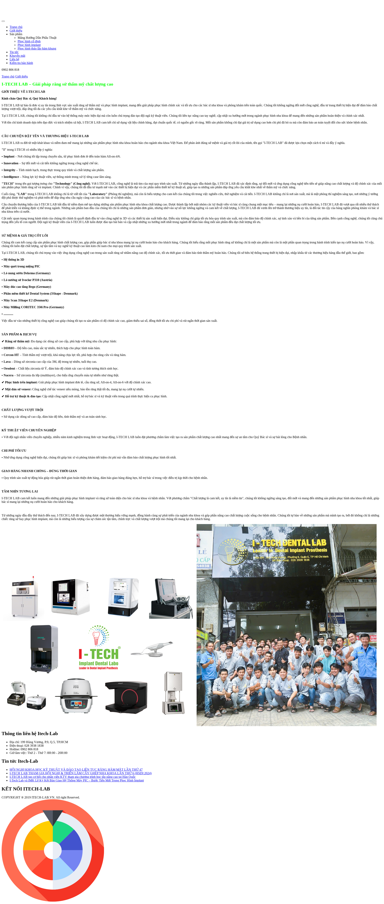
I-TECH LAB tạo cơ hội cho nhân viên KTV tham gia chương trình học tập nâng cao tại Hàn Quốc (73, 776)
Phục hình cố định (29, 41)
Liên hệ (14, 59)
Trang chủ (16, 27)
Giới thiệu (16, 30)
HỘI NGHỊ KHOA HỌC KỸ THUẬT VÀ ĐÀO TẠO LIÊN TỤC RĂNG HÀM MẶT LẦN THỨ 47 (76, 769)
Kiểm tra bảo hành (21, 63)
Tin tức (14, 52)
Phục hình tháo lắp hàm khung (37, 48)
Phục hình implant (29, 45)
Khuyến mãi (17, 55)
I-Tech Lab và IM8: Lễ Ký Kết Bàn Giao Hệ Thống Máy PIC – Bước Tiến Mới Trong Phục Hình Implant (77, 780)
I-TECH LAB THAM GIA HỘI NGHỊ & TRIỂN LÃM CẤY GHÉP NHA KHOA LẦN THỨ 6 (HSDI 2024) (81, 773)
